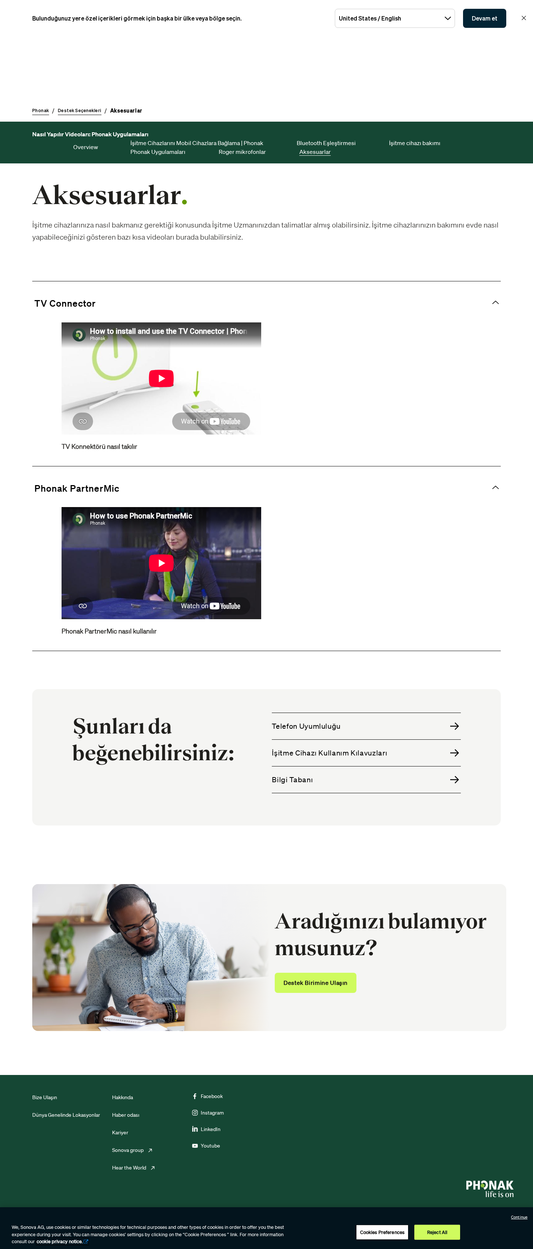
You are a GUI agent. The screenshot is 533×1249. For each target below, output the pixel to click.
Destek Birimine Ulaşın (316, 982)
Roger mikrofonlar (242, 151)
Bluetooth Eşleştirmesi (326, 143)
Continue (519, 1217)
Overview (85, 147)
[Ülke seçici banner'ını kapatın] (524, 18)
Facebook (212, 1096)
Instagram (212, 1112)
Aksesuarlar (315, 151)
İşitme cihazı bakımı (414, 143)
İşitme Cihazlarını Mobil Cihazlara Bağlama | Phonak (196, 143)
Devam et (484, 18)
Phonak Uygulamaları (157, 151)
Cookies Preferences (382, 1232)
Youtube (210, 1145)
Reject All (437, 1232)
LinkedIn (211, 1129)
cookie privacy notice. (60, 1241)
